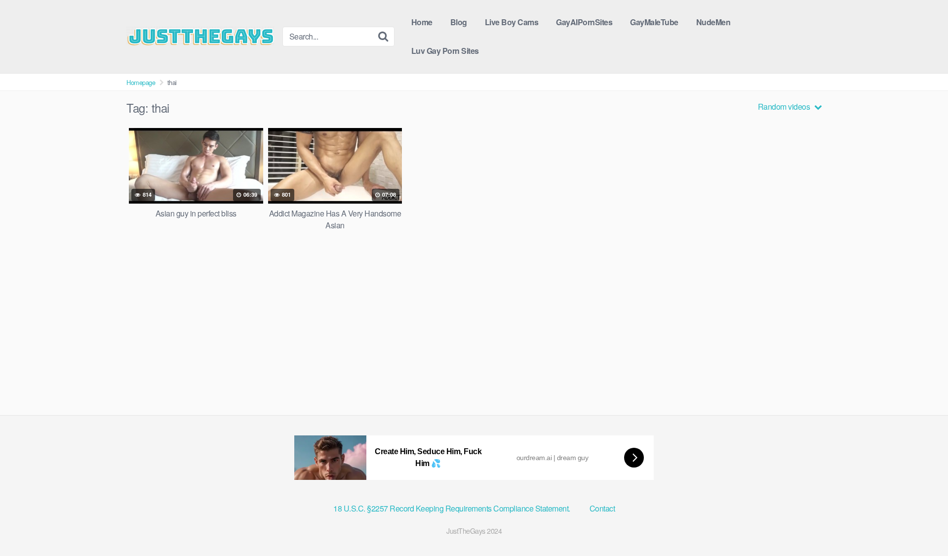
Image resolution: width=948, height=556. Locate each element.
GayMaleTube (654, 22)
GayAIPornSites (584, 22)
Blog (458, 22)
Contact (602, 508)
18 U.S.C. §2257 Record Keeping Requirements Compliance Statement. (452, 508)
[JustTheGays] (200, 36)
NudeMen (713, 22)
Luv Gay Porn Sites (445, 50)
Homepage (140, 82)
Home (422, 22)
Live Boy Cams (512, 22)
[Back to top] (921, 524)
